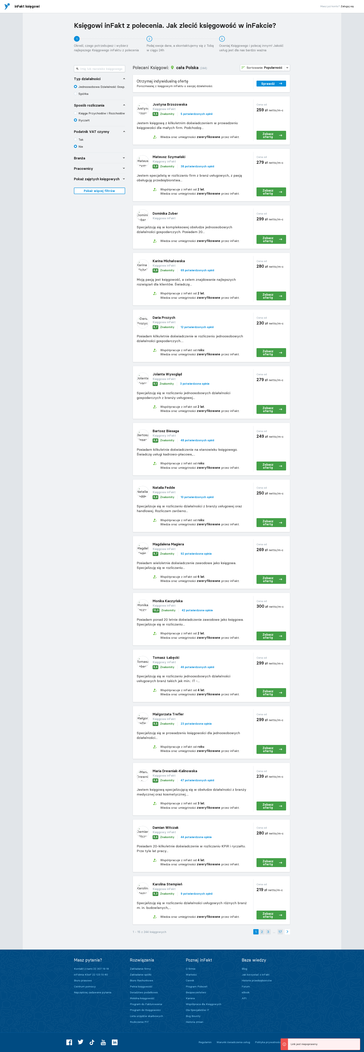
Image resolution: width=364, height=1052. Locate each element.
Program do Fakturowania (146, 1004)
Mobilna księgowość (142, 998)
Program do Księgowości (145, 1010)
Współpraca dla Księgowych (203, 1004)
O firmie (190, 968)
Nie (80, 146)
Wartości (191, 974)
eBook (245, 992)
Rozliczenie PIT (139, 1022)
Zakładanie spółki (140, 974)
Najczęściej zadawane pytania (92, 992)
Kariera (190, 998)
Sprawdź (268, 84)
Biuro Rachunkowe (141, 980)
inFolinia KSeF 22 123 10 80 (91, 974)
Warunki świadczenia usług (233, 1042)
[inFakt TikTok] (92, 1042)
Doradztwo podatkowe (144, 992)
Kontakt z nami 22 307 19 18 (91, 968)
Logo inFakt (7, 6)
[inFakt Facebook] (69, 1042)
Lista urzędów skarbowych (146, 1016)
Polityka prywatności (268, 1042)
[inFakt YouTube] (103, 1042)
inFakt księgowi (27, 6)
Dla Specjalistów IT (197, 1010)
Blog (244, 968)
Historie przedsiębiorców (257, 980)
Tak (80, 139)
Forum (246, 986)
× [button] (356, 1041)
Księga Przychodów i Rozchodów (101, 113)
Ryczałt (84, 120)
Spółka (83, 94)
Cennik (190, 980)
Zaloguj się (347, 6)
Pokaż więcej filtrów (99, 191)
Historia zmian (194, 1022)
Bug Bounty (193, 1016)
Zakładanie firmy (140, 968)
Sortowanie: (264, 67)
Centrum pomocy (85, 986)
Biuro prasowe (83, 980)
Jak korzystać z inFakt (255, 974)
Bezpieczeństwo (196, 992)
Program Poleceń (196, 986)
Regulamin (205, 1042)
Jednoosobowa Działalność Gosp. (101, 87)
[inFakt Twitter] (80, 1042)
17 (280, 932)
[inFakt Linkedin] (115, 1042)
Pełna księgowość (141, 986)
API (244, 998)
